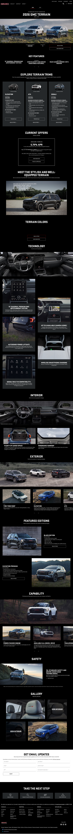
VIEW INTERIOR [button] (57, 709)
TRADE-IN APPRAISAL (36, 161)
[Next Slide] (38, 67)
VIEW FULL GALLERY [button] (36, 696)
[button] (32, 46)
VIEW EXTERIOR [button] (15, 731)
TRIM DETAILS (13, 119)
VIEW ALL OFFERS (36, 135)
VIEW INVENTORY (60, 48)
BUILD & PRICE (60, 45)
